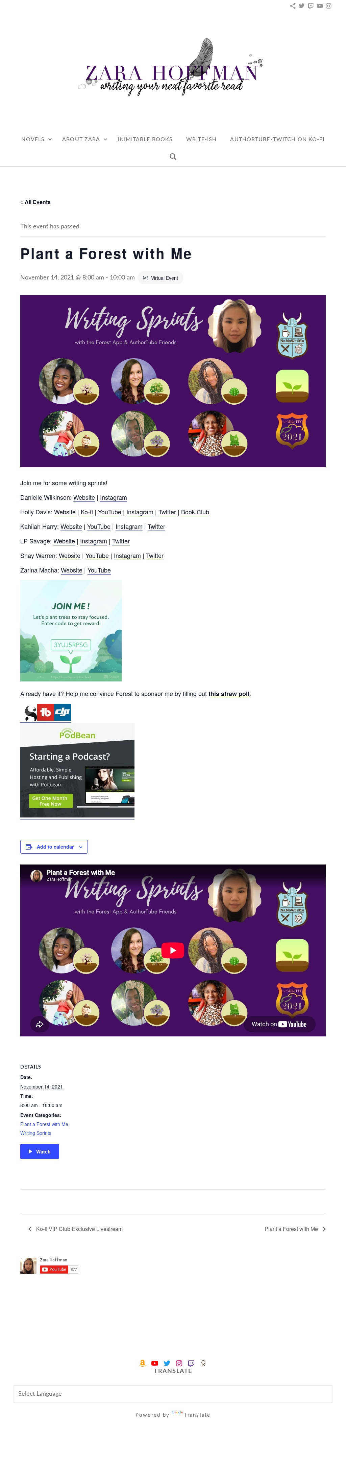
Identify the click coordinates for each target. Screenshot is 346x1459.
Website (84, 497)
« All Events (35, 202)
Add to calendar (55, 846)
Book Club (195, 511)
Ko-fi (87, 511)
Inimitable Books (145, 139)
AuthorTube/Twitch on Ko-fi (277, 139)
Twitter (167, 511)
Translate (197, 1415)
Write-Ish (201, 139)
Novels (33, 139)
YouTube (109, 511)
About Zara (81, 139)
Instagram (113, 497)
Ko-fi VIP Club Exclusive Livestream (79, 1229)
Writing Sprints (35, 1132)
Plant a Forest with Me (44, 1124)
